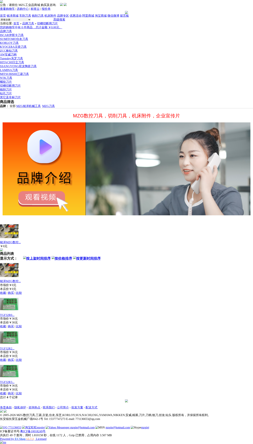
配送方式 (91, 407)
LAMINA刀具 (9, 70)
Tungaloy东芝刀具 (11, 58)
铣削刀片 (6, 89)
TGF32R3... (7, 382)
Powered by (17, 438)
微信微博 (113, 15)
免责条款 (6, 407)
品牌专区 (63, 15)
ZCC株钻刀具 (9, 50)
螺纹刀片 (6, 81)
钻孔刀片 (6, 93)
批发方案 (77, 407)
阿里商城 (88, 15)
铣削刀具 (38, 15)
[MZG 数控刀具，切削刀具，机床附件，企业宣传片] (126, 168)
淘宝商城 (101, 15)
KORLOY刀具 (9, 42)
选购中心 (23, 8)
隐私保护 (20, 407)
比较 (19, 292)
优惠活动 (75, 15)
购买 (11, 292)
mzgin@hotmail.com (82, 427)
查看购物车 (7, 8)
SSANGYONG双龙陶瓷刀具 (18, 66)
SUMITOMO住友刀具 (14, 39)
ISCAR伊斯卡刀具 (12, 35)
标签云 (35, 8)
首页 (3, 15)
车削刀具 (25, 15)
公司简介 (63, 407)
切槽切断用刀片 (47, 23)
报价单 (46, 8)
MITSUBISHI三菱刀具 (14, 74)
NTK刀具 (6, 77)
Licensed (40, 438)
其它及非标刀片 (10, 97)
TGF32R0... (7, 315)
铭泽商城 (13, 15)
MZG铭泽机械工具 (28, 106)
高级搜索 (59, 19)
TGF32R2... (7, 348)
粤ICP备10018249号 (33, 431)
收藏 (3, 292)
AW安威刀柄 (8, 54)
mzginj (41, 427)
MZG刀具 (48, 106)
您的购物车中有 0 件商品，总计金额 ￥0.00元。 (31, 27)
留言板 (124, 15)
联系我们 (49, 407)
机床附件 (50, 15)
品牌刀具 (28, 23)
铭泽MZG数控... (10, 242)
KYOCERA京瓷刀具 (13, 46)
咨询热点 (34, 407)
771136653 (14, 427)
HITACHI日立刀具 (12, 62)
